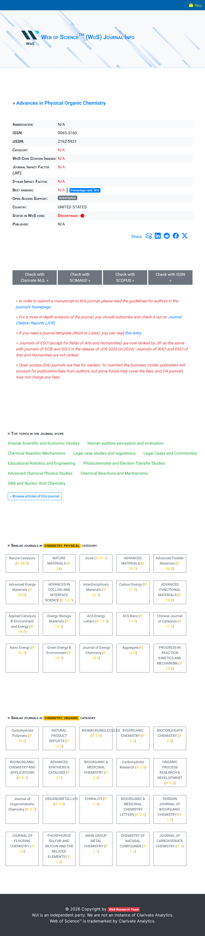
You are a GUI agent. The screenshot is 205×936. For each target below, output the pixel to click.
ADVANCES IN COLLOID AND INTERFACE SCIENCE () (59, 592)
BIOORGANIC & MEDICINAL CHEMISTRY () (96, 769)
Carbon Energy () (133, 587)
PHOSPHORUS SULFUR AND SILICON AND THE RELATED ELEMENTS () (59, 849)
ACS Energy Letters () (96, 618)
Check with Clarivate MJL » (34, 278)
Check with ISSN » (170, 278)
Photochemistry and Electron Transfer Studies (124, 463)
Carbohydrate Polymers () (22, 736)
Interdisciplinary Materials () (96, 590)
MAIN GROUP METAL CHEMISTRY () (96, 843)
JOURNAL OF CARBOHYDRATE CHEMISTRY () (170, 841)
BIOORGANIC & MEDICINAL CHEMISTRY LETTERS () (133, 806)
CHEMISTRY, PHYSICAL (62, 546)
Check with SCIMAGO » (80, 278)
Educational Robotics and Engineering (41, 463)
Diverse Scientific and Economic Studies (44, 443)
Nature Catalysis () (22, 561)
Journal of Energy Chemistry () (96, 653)
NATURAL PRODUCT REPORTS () (59, 738)
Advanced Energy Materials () (22, 590)
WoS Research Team (124, 909)
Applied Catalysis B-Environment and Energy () (22, 623)
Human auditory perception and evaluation (126, 443)
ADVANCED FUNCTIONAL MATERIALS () (170, 592)
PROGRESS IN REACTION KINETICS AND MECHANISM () (169, 658)
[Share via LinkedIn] (157, 235)
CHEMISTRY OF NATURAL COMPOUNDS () (133, 843)
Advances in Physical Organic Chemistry (61, 103)
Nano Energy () (22, 650)
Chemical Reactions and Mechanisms (114, 473)
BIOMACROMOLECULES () (97, 733)
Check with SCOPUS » (125, 278)
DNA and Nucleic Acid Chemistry (37, 483)
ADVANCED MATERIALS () (133, 563)
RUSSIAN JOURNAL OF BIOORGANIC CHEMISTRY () (170, 809)
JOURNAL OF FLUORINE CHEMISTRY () (22, 843)
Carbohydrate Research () (133, 764)
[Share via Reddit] (166, 235)
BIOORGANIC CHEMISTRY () (133, 736)
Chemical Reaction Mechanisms (36, 453)
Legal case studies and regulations (104, 453)
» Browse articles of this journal (34, 496)
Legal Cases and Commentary (170, 453)
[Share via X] (184, 235)
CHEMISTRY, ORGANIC (61, 718)
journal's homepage (33, 307)
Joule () (96, 558)
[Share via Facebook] (175, 235)
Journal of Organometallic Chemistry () (22, 804)
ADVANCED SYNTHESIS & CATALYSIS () (59, 769)
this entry (133, 333)
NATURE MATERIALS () (59, 563)
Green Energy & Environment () (59, 653)
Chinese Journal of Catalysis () (169, 621)
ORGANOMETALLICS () (60, 801)
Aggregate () (133, 650)
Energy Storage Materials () (59, 621)
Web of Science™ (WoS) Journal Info (87, 37)
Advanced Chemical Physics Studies (40, 473)
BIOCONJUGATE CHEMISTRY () (170, 736)
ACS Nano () (132, 618)
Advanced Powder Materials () (170, 563)
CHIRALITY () (96, 801)
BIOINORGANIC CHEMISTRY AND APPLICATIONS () (22, 769)
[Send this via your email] (148, 235)
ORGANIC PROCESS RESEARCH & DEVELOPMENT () (170, 772)
